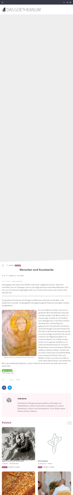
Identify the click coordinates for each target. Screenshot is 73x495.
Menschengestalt (43, 461)
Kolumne (17, 265)
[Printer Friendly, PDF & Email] (7, 370)
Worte (18, 379)
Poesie (40, 467)
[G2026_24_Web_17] (18, 443)
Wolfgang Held (14, 463)
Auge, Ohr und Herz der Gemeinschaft (13, 461)
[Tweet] (10, 388)
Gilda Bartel (20, 275)
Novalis (50, 463)
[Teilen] (4, 388)
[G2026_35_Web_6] (54, 443)
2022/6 (11, 379)
